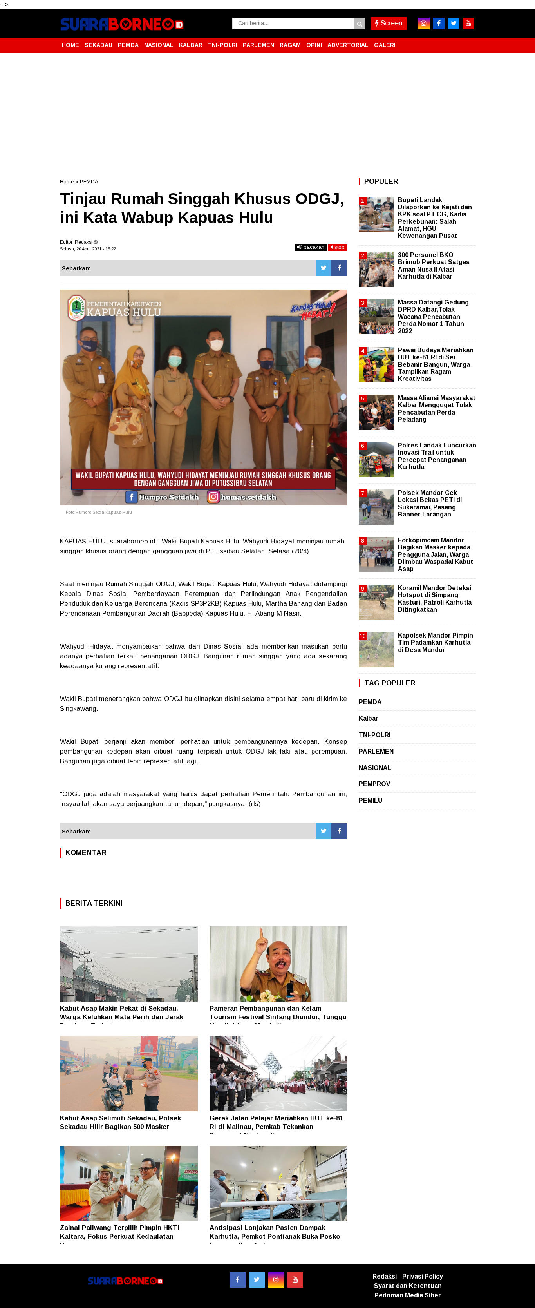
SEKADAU (98, 45)
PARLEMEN (258, 45)
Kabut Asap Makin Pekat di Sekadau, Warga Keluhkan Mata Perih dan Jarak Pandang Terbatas (121, 1017)
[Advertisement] (267, 115)
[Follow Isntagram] (276, 1280)
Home (67, 182)
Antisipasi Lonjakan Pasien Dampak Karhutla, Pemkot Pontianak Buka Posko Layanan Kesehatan (275, 1236)
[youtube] (468, 23)
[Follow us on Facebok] (238, 1280)
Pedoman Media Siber (407, 1295)
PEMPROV (374, 784)
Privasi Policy (422, 1276)
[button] (467, 42)
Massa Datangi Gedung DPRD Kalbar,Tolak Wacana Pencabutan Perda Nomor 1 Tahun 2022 (433, 316)
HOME (70, 45)
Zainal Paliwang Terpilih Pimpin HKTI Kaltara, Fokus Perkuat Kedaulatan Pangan (119, 1236)
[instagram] (424, 23)
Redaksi (384, 1276)
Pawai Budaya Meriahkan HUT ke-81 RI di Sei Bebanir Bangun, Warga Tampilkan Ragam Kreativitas (436, 364)
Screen (391, 23)
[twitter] (453, 23)
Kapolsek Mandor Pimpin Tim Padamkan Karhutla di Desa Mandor (435, 642)
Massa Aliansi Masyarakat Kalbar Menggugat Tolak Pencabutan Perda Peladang (436, 409)
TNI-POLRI (222, 45)
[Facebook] (339, 268)
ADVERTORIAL (348, 45)
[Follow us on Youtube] (295, 1280)
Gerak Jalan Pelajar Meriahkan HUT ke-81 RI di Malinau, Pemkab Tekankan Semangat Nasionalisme (276, 1126)
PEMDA (128, 45)
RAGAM (290, 45)
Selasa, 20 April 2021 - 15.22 (88, 248)
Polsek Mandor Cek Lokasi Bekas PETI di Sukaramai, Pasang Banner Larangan (430, 503)
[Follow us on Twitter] (257, 1280)
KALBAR (190, 45)
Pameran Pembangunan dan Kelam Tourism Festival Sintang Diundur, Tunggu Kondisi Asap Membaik (278, 1017)
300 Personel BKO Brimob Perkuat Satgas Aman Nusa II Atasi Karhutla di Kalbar (434, 266)
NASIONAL (159, 45)
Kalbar (368, 718)
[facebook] (439, 23)
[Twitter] (323, 268)
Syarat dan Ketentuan (408, 1286)
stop (339, 247)
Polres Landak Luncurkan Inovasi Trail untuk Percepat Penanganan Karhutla (437, 456)
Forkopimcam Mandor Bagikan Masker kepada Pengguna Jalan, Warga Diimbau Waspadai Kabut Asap (435, 554)
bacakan (313, 247)
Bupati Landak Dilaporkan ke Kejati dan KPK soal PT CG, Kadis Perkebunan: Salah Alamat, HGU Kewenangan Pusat (435, 218)
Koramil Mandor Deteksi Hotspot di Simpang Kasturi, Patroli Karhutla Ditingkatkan (435, 599)
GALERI (385, 45)
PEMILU (370, 800)
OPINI (314, 45)
